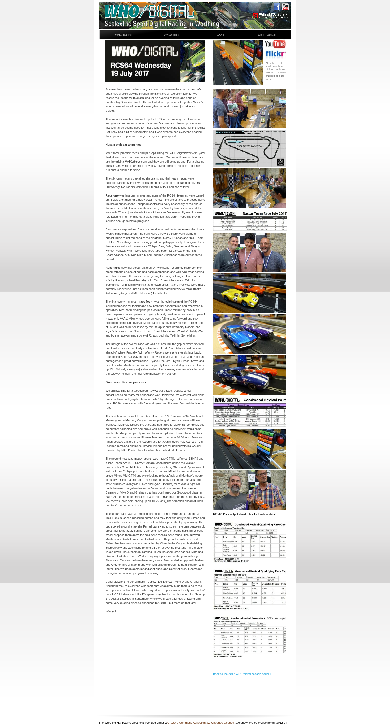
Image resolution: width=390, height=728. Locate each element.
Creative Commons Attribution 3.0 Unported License (200, 722)
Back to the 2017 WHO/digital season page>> (242, 673)
